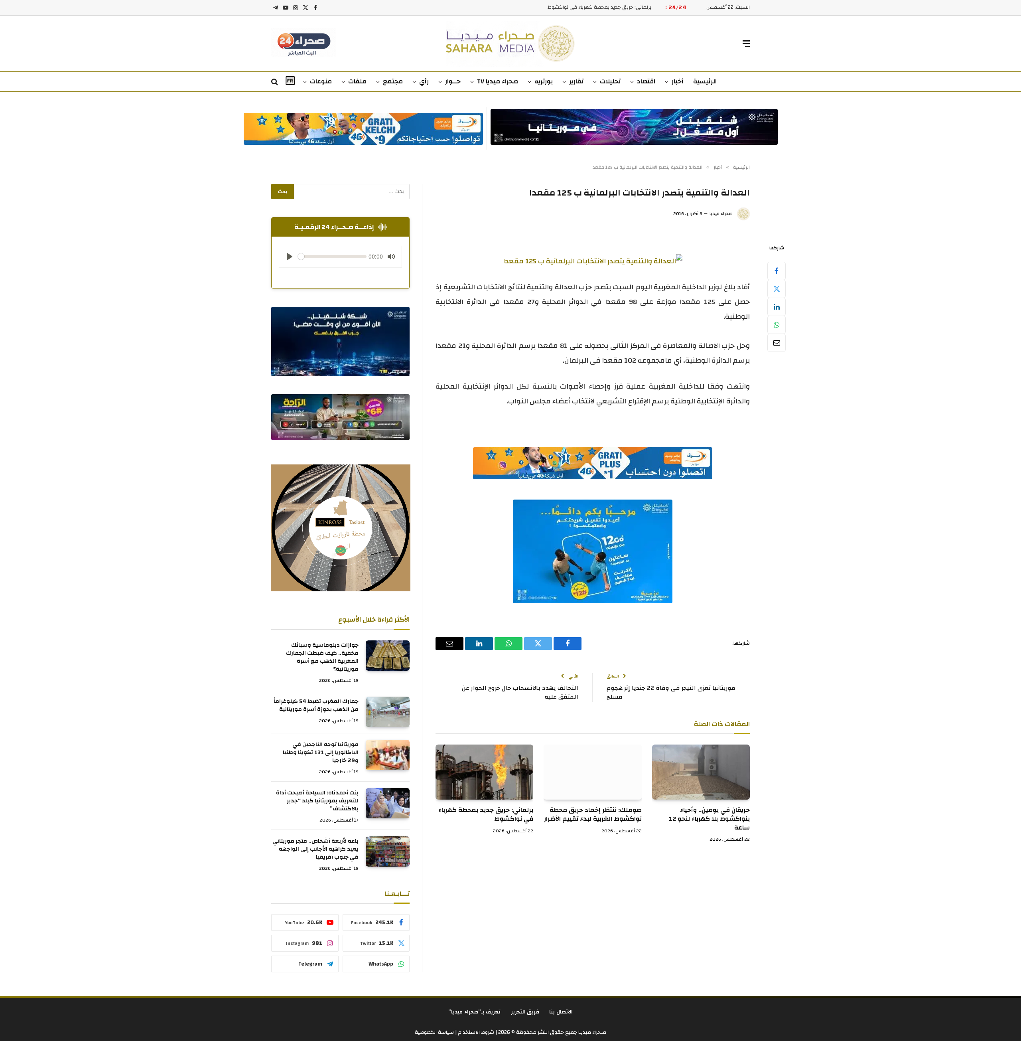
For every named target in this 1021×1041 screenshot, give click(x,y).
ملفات (357, 81)
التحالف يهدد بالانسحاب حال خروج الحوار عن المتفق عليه (520, 693)
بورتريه (543, 81)
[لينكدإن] (776, 307)
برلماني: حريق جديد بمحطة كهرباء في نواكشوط (599, 7)
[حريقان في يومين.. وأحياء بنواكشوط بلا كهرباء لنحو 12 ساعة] (701, 772)
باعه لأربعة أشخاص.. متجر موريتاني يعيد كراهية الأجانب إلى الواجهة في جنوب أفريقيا (315, 849)
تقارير (576, 81)
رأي (424, 81)
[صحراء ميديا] (511, 44)
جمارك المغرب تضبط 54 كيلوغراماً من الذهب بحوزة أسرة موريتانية (316, 705)
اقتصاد (646, 81)
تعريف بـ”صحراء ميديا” (474, 1012)
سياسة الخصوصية (434, 1032)
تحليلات (610, 81)
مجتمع (393, 81)
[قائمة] (746, 44)
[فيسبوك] (776, 271)
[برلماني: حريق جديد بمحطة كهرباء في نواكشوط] (484, 772)
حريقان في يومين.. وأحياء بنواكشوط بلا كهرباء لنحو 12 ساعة (709, 819)
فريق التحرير (525, 1012)
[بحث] (275, 82)
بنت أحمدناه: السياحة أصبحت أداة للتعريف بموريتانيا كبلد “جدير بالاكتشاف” (317, 801)
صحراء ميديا (721, 213)
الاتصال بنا (561, 1012)
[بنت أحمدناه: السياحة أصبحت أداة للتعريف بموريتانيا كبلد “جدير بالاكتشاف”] (388, 803)
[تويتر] (776, 289)
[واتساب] (776, 325)
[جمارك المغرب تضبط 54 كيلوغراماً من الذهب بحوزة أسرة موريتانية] (388, 712)
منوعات (321, 81)
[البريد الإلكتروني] (776, 343)
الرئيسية (705, 81)
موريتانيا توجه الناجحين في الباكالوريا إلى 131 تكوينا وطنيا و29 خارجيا (321, 752)
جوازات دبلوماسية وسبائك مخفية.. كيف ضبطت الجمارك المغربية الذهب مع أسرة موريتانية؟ (322, 657)
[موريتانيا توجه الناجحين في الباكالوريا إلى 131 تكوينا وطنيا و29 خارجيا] (388, 755)
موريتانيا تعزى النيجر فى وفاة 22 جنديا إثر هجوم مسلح (671, 693)
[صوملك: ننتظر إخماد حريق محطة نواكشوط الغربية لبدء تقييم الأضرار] (592, 772)
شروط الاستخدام (475, 1032)
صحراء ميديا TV (497, 81)
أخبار (678, 81)
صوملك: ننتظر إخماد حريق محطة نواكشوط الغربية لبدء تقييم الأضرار (592, 815)
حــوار (453, 81)
